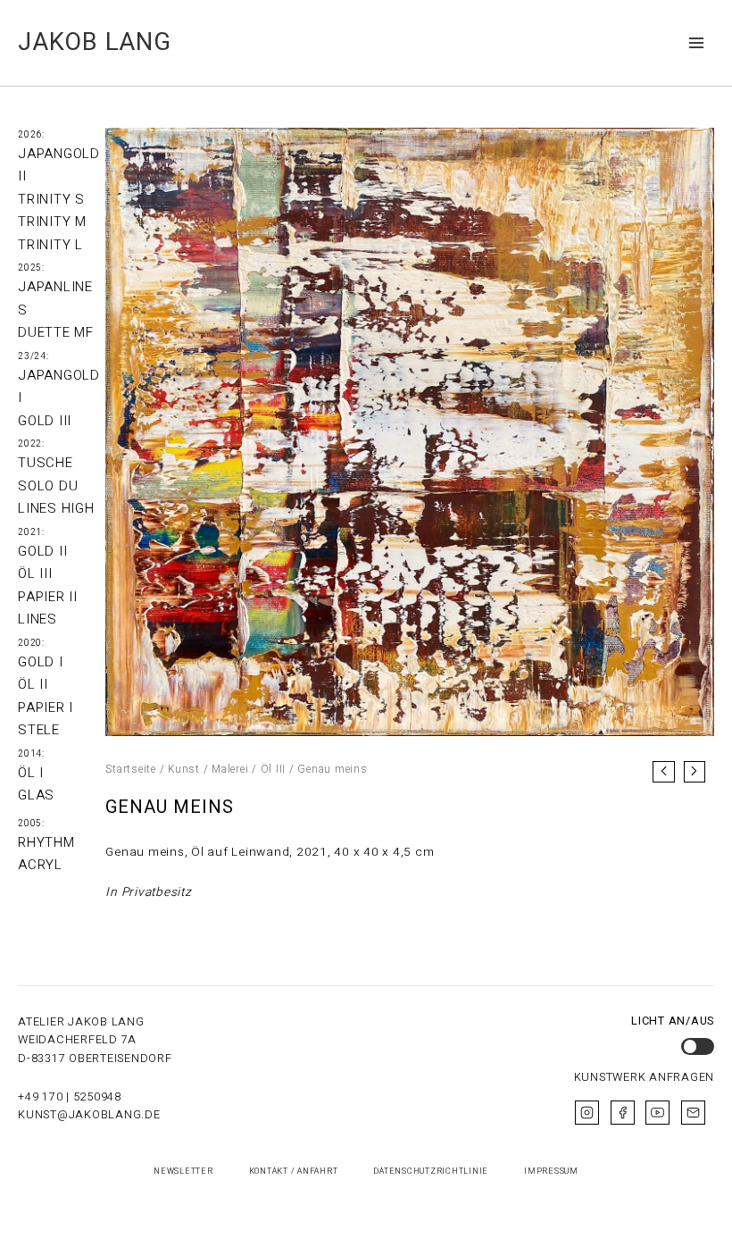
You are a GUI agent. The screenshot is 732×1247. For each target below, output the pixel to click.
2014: (31, 754)
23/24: (33, 356)
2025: (31, 268)
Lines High (56, 508)
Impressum (551, 1171)
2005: (31, 823)
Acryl (40, 865)
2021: (31, 532)
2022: (31, 444)
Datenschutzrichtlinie (430, 1171)
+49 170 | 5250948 (69, 1097)
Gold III (44, 421)
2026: (31, 135)
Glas (36, 795)
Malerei (230, 769)
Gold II (42, 551)
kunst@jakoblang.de (89, 1115)
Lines (37, 619)
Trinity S (51, 199)
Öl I (31, 773)
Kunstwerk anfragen (644, 1077)
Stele (39, 730)
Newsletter (183, 1171)
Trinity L (50, 245)
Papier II (48, 597)
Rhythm (46, 842)
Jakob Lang (94, 42)
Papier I (45, 707)
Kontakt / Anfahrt (293, 1171)
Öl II (33, 684)
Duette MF (56, 332)
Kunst (184, 769)
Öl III (35, 573)
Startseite (130, 769)
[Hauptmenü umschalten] (696, 42)
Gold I (40, 662)
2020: (31, 643)
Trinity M (52, 221)
